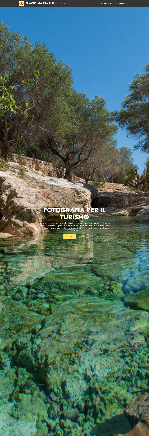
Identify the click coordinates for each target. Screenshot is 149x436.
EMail (82, 236)
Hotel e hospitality (104, 3)
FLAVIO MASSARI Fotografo (45, 3)
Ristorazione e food (121, 3)
